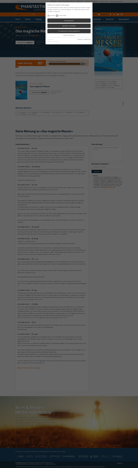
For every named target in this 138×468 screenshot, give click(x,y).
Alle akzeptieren (69, 20)
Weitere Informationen (69, 35)
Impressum (80, 39)
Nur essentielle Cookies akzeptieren (69, 31)
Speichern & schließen (69, 26)
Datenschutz (87, 39)
